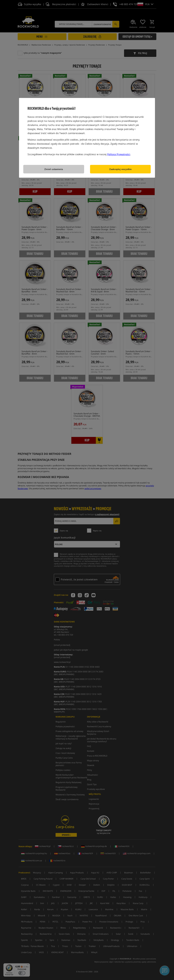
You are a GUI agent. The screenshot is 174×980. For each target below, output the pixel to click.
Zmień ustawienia (53, 169)
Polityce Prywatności (118, 154)
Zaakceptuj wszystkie (120, 169)
